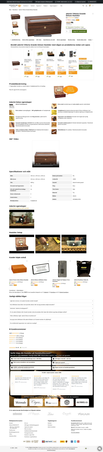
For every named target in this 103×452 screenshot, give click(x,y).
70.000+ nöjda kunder (64, 1)
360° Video (38, 39)
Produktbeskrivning (15, 39)
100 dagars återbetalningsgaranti (31, 425)
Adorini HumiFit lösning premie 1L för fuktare (28, 60)
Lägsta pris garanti (60, 362)
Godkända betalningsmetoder (30, 430)
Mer (61, 5)
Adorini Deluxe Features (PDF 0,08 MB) (19, 208)
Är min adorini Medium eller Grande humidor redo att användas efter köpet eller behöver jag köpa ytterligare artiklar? (38, 312)
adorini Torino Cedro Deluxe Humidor (18, 279)
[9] (75, 66)
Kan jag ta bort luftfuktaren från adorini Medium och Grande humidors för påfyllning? (30, 319)
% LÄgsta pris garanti (80, 1)
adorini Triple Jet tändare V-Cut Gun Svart (73, 62)
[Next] (92, 40)
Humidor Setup (71, 39)
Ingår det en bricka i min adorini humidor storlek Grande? (24, 300)
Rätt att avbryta (27, 429)
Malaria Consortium (33, 447)
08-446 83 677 (93, 1)
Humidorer (53, 292)
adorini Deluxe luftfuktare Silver (39, 279)
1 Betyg (76, 17)
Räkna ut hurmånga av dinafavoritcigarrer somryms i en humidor (70, 89)
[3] (70, 18)
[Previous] (10, 40)
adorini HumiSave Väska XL (81, 279)
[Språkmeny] (86, 448)
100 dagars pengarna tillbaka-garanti (44, 1)
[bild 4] (15, 17)
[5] (73, 18)
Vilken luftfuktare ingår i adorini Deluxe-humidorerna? (23, 315)
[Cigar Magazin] (67, 402)
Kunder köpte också (81, 39)
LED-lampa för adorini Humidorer (50, 60)
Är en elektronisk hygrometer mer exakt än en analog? (23, 323)
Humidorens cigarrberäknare (30, 436)
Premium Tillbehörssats (61, 60)
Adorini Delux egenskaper (28, 39)
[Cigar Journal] (36, 402)
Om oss (26, 423)
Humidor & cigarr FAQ (29, 434)
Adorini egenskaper (61, 39)
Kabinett (46, 292)
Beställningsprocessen (14, 432)
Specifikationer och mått (49, 39)
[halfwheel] (82, 402)
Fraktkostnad (12, 430)
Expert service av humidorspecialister (65, 367)
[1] (68, 18)
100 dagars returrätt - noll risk (63, 358)
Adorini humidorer (64, 292)
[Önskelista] (93, 6)
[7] (36, 282)
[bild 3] (15, 25)
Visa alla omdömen (75, 432)
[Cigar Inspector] (51, 402)
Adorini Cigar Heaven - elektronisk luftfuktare (38, 61)
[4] (72, 18)
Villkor (10, 434)
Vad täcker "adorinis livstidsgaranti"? (19, 308)
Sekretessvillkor (12, 436)
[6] (40, 65)
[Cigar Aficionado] (20, 402)
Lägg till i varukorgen (79, 31)
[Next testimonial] (90, 383)
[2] (69, 18)
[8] (41, 65)
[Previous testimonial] (12, 383)
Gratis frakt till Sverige (20, 1)
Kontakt (11, 423)
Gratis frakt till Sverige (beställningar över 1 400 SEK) (27, 358)
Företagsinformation (28, 432)
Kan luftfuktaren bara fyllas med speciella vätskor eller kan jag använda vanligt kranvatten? (32, 304)
